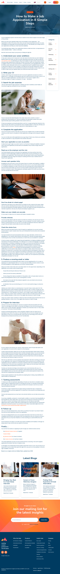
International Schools (17, 543)
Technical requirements (41, 549)
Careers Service (9, 439)
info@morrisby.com (5, 555)
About (49, 545)
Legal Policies (40, 568)
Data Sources (51, 552)
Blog (49, 543)
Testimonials (50, 547)
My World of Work (7, 436)
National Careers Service (11, 431)
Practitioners (15, 547)
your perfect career (6, 60)
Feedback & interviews (41, 552)
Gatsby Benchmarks (41, 543)
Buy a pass (39, 540)
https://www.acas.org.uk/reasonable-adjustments (13, 405)
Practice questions (40, 545)
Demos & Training (40, 547)
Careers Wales (6, 434)
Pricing (25, 2)
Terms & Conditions (34, 524)
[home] (2, 2)
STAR (14, 247)
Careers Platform (28, 540)
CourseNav (27, 547)
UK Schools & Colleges (17, 540)
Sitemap (35, 568)
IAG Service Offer (40, 558)
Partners (38, 554)
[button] (10, 2)
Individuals (15, 545)
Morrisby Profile (28, 545)
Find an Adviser (40, 556)
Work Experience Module (30, 543)
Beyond (39, 570)
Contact (29, 2)
